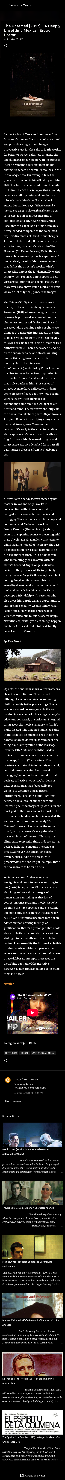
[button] (6, 46)
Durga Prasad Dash (24, 1079)
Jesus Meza (31, 424)
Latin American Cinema (43, 1053)
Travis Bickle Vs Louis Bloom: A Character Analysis (28, 1208)
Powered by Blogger (34, 1475)
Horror (24, 1053)
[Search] (60, 5)
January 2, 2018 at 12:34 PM (29, 1092)
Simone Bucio (34, 529)
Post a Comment (13, 1101)
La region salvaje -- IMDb (20, 1043)
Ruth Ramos (16, 419)
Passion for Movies (20, 5)
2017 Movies (11, 1053)
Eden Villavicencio (46, 539)
